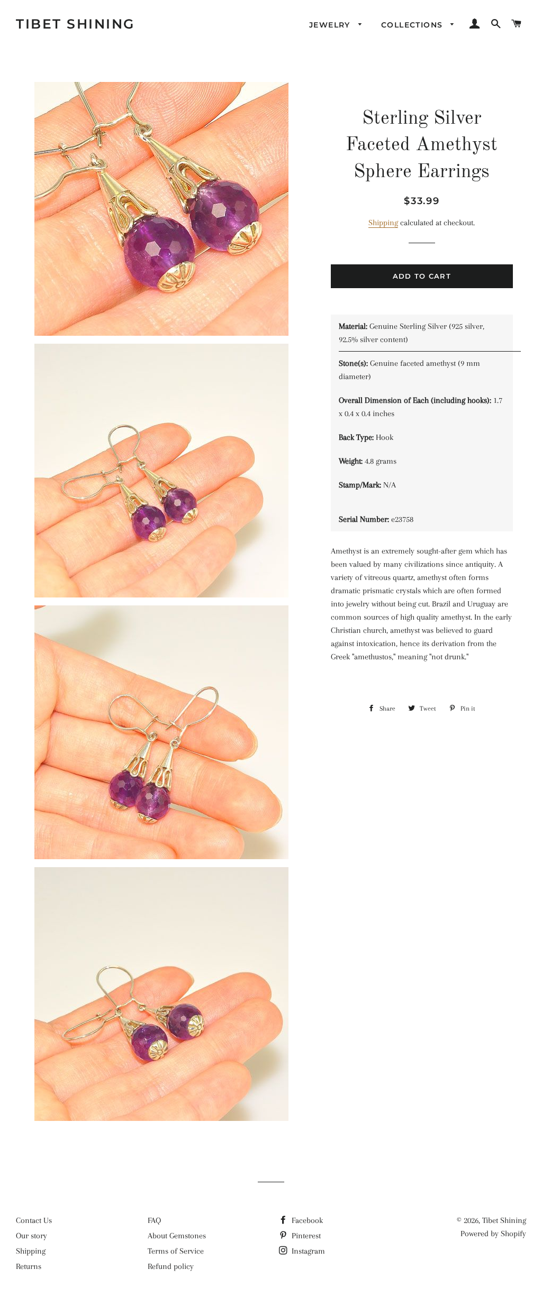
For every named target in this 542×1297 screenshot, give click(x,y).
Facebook (306, 1220)
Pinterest (305, 1235)
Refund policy (171, 1266)
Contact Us (34, 1220)
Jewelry (331, 25)
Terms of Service (176, 1251)
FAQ (154, 1220)
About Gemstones (177, 1235)
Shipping (383, 222)
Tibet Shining (75, 24)
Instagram (307, 1251)
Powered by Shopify (493, 1233)
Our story (31, 1235)
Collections (413, 25)
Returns (28, 1266)
